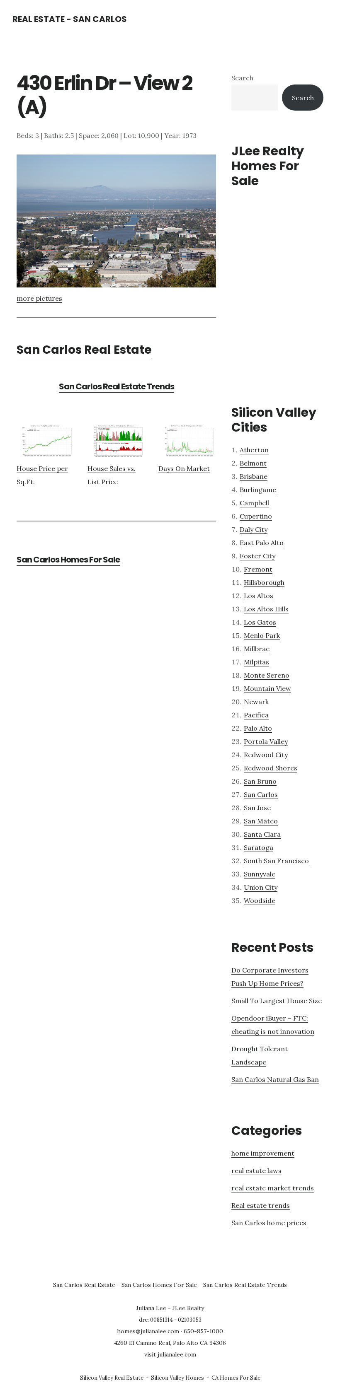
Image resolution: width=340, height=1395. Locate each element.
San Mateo (261, 821)
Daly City (253, 529)
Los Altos (258, 595)
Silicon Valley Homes (177, 1377)
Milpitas (256, 662)
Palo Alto (258, 728)
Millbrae (257, 648)
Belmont (253, 463)
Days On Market (184, 468)
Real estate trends (260, 1205)
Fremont (258, 569)
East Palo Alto (262, 542)
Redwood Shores (270, 768)
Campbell (254, 503)
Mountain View (267, 688)
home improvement (262, 1153)
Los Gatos (260, 622)
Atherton (254, 450)
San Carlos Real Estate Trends (116, 386)
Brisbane (253, 476)
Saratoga (258, 847)
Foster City (257, 556)
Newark (256, 702)
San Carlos (261, 794)
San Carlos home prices (268, 1223)
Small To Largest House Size (276, 1001)
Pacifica (256, 715)
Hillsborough (264, 582)
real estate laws (256, 1170)
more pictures (39, 298)
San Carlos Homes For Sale (68, 559)
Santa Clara (262, 834)
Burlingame (258, 489)
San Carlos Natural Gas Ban (275, 1079)
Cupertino (256, 516)
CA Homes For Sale (235, 1377)
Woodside (259, 900)
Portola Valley (266, 741)
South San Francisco (276, 861)
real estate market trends (272, 1188)
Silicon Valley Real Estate (111, 1377)
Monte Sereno (266, 675)
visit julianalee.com (170, 1354)
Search (242, 78)
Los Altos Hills (266, 609)
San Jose (257, 808)
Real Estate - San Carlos (69, 19)
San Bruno (260, 781)
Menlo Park (262, 635)
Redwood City (266, 755)
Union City (260, 887)
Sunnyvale (259, 874)
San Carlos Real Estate (84, 350)
